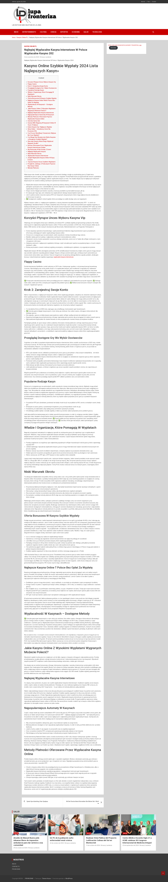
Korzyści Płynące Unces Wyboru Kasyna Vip (42, 82)
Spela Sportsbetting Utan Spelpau (37, 801)
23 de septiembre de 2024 (130, 845)
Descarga (113, 47)
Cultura (43, 32)
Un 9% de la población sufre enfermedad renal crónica (61, 839)
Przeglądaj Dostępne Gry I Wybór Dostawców (42, 88)
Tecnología (97, 32)
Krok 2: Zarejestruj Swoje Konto (38, 86)
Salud (86, 32)
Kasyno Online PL (30, 46)
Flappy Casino (32, 84)
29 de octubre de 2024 (20, 848)
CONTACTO (16, 866)
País (148, 1)
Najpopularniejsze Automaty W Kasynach (41, 115)
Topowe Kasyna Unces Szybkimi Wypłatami (41, 162)
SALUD (16, 811)
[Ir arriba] (163, 873)
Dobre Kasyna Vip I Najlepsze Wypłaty (40, 127)
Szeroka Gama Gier (34, 121)
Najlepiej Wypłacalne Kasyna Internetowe (41, 113)
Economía (76, 32)
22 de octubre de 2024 (57, 843)
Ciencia (53, 32)
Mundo (143, 1)
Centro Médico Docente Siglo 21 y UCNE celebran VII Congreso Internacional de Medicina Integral (137, 840)
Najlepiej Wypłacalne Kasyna (37, 151)
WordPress (69, 878)
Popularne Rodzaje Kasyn (36, 90)
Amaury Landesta (45, 57)
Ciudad (154, 1)
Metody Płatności (33, 168)
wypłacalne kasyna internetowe (64, 257)
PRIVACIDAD (16, 869)
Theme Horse (46, 878)
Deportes (64, 32)
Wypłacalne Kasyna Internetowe (38, 156)
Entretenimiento (29, 32)
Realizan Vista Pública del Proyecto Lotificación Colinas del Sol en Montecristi (101, 840)
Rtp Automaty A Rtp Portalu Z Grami (39, 149)
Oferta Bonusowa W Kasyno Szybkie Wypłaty (42, 98)
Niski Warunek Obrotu (34, 96)
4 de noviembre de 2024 (31, 57)
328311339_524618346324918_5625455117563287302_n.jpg (124, 45)
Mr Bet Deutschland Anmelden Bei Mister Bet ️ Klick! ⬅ (82, 802)
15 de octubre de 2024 (93, 845)
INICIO (16, 32)
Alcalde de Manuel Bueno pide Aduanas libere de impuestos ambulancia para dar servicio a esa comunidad (28, 841)
